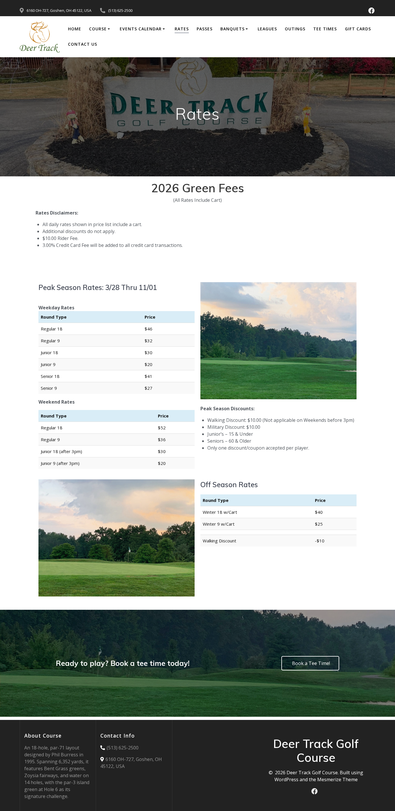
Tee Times (325, 29)
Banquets (232, 29)
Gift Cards (358, 29)
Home (74, 29)
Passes (205, 29)
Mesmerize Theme (337, 779)
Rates (182, 29)
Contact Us (82, 44)
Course (98, 29)
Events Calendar (141, 29)
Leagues (267, 29)
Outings (295, 29)
